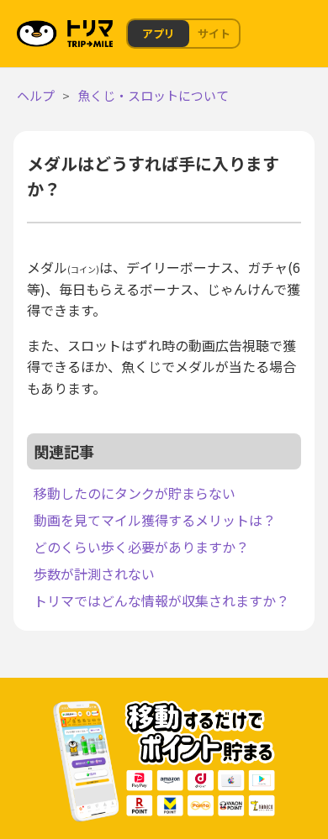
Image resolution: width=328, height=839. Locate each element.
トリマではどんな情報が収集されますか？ (161, 600)
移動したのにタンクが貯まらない (134, 493)
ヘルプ (36, 95)
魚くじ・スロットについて (153, 95)
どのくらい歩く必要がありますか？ (141, 547)
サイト (214, 33)
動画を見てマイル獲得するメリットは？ (155, 520)
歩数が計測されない (94, 574)
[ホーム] (66, 31)
